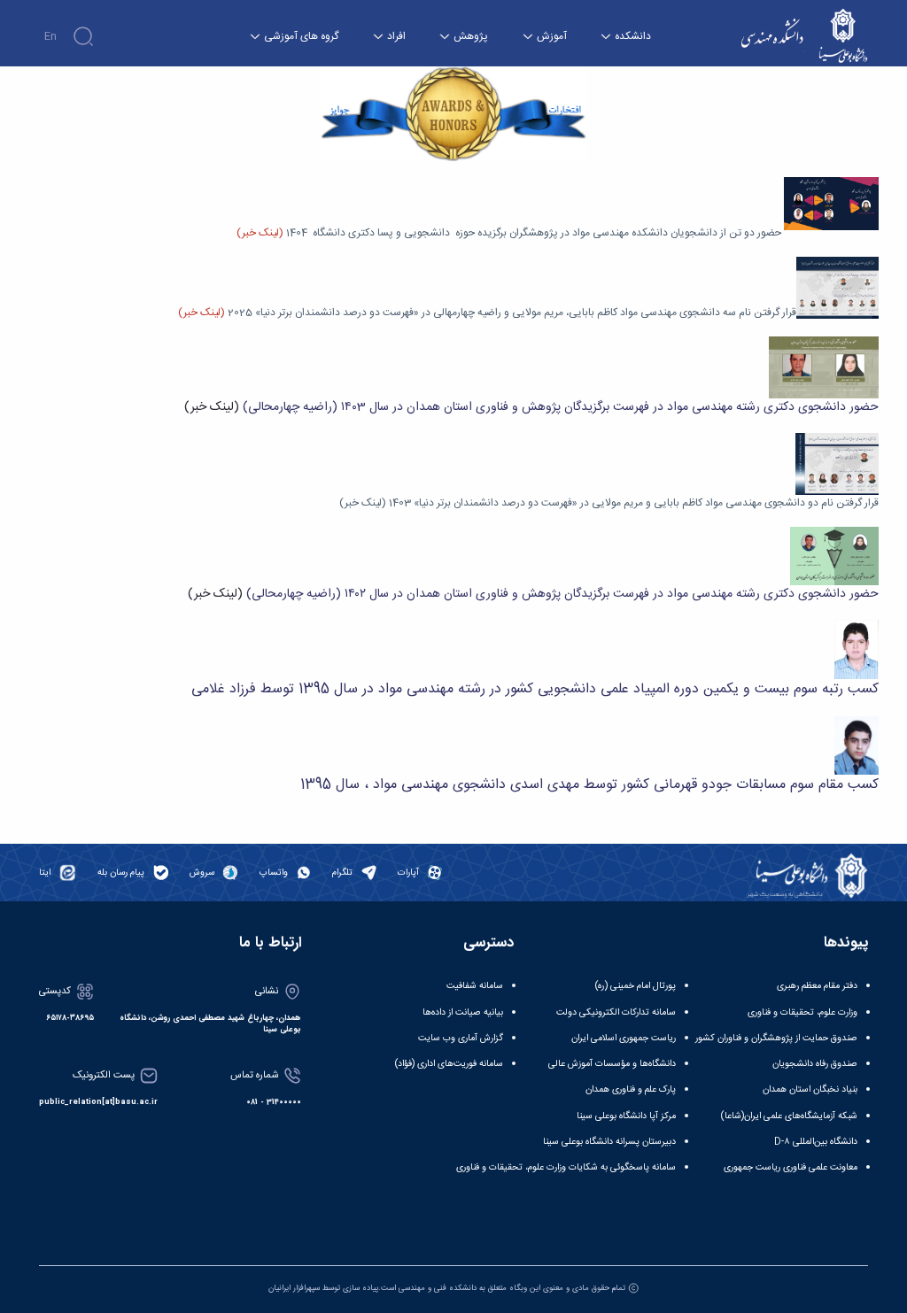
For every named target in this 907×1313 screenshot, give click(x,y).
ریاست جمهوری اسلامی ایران (623, 1038)
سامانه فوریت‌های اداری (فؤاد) (449, 1063)
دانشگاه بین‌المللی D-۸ (815, 1141)
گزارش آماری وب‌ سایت (460, 1038)
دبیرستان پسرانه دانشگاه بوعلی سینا (609, 1141)
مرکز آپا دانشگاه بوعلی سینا (626, 1116)
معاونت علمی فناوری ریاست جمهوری (790, 1167)
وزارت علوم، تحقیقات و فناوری (802, 1012)
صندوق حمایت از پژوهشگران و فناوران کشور (776, 1038)
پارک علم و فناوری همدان (630, 1089)
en (50, 36)
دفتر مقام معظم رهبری (817, 985)
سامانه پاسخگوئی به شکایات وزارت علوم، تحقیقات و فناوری (566, 1167)
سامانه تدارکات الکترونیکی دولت (616, 1012)
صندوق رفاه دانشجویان (814, 1063)
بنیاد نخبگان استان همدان (810, 1089)
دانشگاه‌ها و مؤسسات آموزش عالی (612, 1063)
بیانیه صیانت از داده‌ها (462, 1012)
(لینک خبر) (211, 407)
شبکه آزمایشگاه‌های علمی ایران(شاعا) (789, 1116)
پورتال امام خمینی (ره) (635, 985)
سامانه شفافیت (474, 985)
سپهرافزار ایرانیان (294, 1288)
